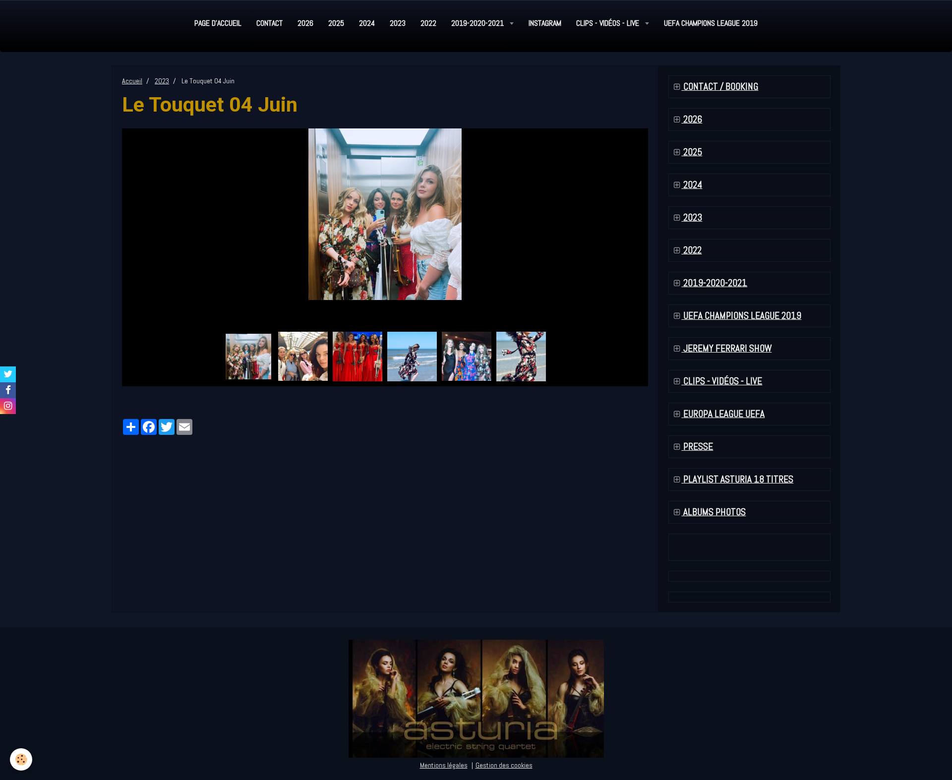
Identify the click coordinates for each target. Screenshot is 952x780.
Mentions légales (444, 765)
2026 (305, 23)
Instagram (545, 23)
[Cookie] (21, 759)
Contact (269, 23)
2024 (367, 23)
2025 (336, 23)
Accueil (132, 80)
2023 (398, 23)
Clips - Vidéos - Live (608, 23)
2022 (428, 23)
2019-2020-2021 (478, 23)
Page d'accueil (217, 23)
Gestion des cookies (504, 765)
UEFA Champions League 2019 (711, 23)
